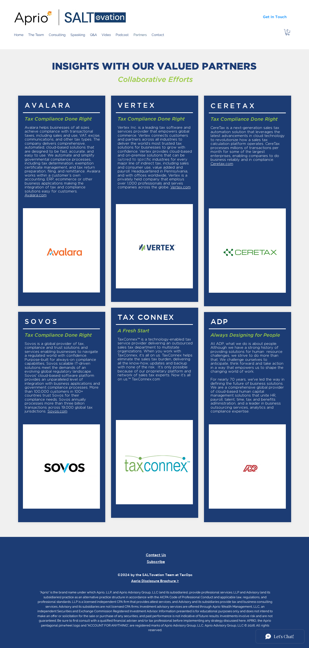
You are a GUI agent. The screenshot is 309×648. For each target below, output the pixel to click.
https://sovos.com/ (132, 159)
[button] (287, 32)
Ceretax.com (222, 164)
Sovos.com (57, 411)
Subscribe (156, 562)
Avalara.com (36, 195)
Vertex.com (180, 187)
